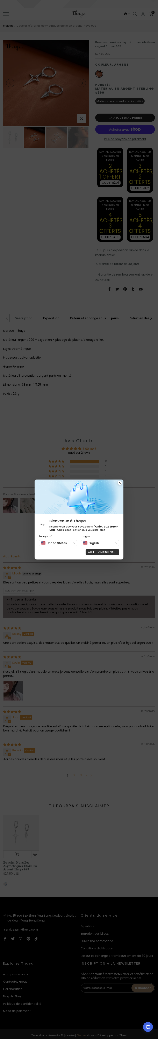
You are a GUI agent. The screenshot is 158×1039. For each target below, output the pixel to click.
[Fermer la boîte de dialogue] (119, 483)
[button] (58, 543)
